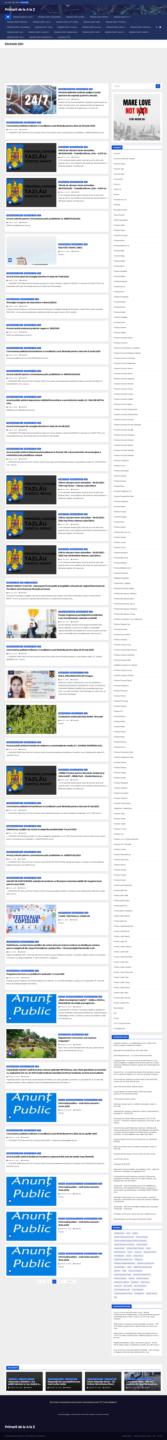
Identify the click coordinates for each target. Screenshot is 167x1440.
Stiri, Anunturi (128, 1286)
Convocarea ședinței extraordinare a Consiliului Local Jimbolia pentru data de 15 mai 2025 (52, 806)
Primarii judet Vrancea (140, 27)
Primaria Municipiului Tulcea (124, 614)
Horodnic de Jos (120, 200)
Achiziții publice (119, 1233)
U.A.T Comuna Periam (31, 582)
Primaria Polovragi (121, 701)
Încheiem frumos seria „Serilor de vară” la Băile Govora (135, 1214)
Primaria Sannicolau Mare (123, 752)
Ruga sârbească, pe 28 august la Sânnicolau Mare (133, 1219)
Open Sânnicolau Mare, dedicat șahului (128, 1087)
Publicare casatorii (120, 1278)
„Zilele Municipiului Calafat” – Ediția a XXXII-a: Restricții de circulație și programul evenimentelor (81, 1003)
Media (129, 1267)
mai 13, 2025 (12, 833)
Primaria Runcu (119, 747)
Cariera (130, 1252)
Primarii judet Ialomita (38, 32)
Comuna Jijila (119, 169)
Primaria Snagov (64, 672)
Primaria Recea (119, 721)
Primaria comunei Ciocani (123, 389)
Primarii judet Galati (114, 32)
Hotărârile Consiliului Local (145, 1263)
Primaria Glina (119, 522)
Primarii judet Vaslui (115, 27)
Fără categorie (119, 1256)
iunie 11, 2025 (13, 332)
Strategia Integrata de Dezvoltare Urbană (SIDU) (31, 302)
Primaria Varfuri (120, 865)
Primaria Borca (119, 286)
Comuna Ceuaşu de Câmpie (124, 159)
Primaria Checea (120, 327)
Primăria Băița (119, 251)
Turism (116, 1018)
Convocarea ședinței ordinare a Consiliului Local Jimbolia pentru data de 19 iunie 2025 (50, 126)
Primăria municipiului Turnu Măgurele (128, 619)
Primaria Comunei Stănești (123, 455)
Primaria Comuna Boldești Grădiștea (127, 353)
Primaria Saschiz (120, 762)
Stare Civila (117, 1286)
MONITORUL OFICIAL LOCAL (143, 1267)
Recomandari (119, 1008)
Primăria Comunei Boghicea (124, 379)
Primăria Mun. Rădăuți (122, 583)
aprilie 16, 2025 (14, 1160)
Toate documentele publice (123, 1293)
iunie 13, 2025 (65, 157)
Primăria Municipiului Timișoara (125, 609)
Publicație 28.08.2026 (122, 1164)
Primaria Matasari (120, 563)
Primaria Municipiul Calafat (74, 996)
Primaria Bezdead (120, 271)
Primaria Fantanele (121, 501)
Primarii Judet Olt (122, 17)
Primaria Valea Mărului (122, 854)
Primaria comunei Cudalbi (123, 399)
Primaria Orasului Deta (122, 660)
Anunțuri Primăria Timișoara (135, 1248)
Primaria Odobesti (120, 640)
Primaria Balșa (119, 256)
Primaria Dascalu (120, 476)
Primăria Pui (118, 711)
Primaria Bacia (119, 240)
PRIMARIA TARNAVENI (123, 808)
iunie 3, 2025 (13, 459)
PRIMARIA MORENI (121, 578)
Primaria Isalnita (120, 537)
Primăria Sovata (120, 778)
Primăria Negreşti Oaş (122, 624)
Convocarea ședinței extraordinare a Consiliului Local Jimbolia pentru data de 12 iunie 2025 (53, 351)
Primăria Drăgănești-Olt (122, 491)
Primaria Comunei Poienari (124, 440)
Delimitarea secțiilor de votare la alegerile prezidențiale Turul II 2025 (41, 829)
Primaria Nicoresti (120, 629)
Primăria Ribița (119, 727)
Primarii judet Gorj (91, 32)
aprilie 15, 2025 (66, 1229)
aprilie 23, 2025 (66, 1110)
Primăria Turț (119, 834)
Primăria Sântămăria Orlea (123, 757)
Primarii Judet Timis (43, 27)
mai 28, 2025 (13, 593)
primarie (76, 99)
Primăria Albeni (119, 230)
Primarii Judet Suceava (116, 22)
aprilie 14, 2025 (66, 1263)
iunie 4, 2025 (13, 430)
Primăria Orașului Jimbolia (15, 122)
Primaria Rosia (119, 737)
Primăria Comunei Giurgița (123, 430)
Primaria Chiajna (120, 333)
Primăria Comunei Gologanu (124, 435)
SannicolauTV (145, 1282)
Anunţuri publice (142, 1244)
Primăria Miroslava (64, 244)
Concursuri (138, 1252)
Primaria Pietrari (120, 696)
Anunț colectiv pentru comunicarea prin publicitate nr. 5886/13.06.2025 (43, 218)
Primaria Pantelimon (13, 299)
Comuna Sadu (119, 174)
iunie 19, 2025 (65, 99)
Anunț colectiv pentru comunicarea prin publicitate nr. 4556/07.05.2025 (43, 855)
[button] (157, 27)
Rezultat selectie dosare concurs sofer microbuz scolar (134, 1154)
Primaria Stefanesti (121, 783)
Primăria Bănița (119, 261)
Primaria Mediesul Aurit (122, 568)
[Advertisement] (83, 62)
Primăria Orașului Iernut (123, 670)
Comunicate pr (64, 37)
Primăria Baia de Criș (121, 246)
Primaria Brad (119, 292)
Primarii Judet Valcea (91, 27)
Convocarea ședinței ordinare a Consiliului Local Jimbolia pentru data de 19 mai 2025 (50, 650)
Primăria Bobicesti (120, 281)
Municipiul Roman (120, 210)
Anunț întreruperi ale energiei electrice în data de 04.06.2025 (38, 426)
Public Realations (109, 1402)
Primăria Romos (120, 732)
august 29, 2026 (134, 1387)
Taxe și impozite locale (122, 1289)
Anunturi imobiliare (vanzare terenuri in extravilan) (130, 1241)
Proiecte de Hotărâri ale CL (142, 1274)
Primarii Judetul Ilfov (23, 17)
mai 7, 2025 (12, 859)
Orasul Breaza (119, 215)
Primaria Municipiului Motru (124, 599)
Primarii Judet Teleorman (18, 27)
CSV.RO (67, 1414)
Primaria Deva (119, 486)
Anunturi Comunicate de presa (124, 1237)
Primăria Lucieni (120, 542)
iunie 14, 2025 (13, 129)
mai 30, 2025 (64, 489)
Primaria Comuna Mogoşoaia (124, 363)
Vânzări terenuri (151, 1293)
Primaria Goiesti (119, 527)
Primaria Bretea (119, 302)
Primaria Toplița (119, 824)
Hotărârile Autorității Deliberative (124, 1263)
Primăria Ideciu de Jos (122, 532)
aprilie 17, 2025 (14, 1137)
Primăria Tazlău (63, 147)
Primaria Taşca (119, 814)
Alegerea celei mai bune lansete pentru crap (132, 1352)
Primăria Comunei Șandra (123, 445)
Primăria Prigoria (120, 706)
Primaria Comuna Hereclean (124, 358)
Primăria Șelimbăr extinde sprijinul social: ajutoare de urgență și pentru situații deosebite (79, 95)
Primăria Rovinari (120, 742)
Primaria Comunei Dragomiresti (125, 409)
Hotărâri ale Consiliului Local (123, 1259)
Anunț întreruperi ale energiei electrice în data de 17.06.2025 (37, 276)
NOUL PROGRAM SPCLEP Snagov (75, 676)
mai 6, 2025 (12, 888)
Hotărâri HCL (139, 1259)
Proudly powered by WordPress (14, 1436)
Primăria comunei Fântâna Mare (126, 414)
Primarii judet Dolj (15, 37)
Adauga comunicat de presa (142, 1436)
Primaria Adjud (119, 225)
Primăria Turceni (120, 829)
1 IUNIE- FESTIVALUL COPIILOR (74, 916)
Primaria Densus (120, 481)
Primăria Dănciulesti (121, 471)
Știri (115, 1297)
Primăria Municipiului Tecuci (124, 604)
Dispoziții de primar (150, 1252)
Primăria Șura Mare (64, 912)
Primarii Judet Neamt (99, 17)
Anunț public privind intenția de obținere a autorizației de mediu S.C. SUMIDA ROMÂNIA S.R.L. (54, 745)
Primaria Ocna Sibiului (122, 634)
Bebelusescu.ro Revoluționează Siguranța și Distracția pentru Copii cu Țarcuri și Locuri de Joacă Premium (137, 1317)
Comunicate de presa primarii (70, 1402)
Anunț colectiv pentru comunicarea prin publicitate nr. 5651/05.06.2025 (43, 374)
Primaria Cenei (119, 322)
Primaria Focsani (120, 512)
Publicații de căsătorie (121, 1282)
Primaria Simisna (120, 767)
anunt (128, 1233)
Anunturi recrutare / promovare (124, 1244)
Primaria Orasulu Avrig (122, 645)
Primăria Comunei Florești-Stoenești (127, 425)
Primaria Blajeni (119, 276)
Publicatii (131, 1278)
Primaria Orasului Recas (123, 680)
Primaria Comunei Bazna (123, 373)
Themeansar (41, 1436)
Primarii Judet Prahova (17, 22)
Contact (159, 1436)
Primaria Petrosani (121, 691)
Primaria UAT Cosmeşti (122, 844)
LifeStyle (117, 205)
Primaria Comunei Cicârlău (124, 384)
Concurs (117, 184)
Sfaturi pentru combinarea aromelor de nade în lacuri (139, 1345)
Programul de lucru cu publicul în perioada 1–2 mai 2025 (35, 974)
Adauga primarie (127, 1436)
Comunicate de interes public (124, 1099)
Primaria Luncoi (119, 547)
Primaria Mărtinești (121, 558)
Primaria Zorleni (120, 880)
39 (69, 1282)
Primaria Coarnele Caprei (123, 338)
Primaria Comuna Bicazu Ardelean (127, 348)
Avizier (148, 1248)
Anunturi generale (141, 1237)
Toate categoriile (137, 1289)
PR (101, 1402)
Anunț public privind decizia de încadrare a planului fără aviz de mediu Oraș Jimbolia (50, 1156)
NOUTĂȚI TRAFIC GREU (70, 247)
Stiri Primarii (54, 1402)
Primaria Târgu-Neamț (122, 803)
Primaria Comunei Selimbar (67, 89)
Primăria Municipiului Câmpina (125, 593)
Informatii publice (119, 1267)
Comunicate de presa (90, 1402)
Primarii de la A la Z (20, 9)
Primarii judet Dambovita (40, 37)
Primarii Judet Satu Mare (67, 22)
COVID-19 (117, 189)
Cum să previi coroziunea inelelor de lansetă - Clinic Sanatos (136, 1350)
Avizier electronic (119, 1252)
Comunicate (118, 179)
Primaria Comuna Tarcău (123, 368)
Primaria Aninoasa (120, 235)
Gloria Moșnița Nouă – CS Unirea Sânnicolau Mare (133, 1055)
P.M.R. (124, 1271)
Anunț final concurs (121, 1159)
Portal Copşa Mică (120, 220)
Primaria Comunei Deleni (123, 404)
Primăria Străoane (120, 788)
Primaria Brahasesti (121, 297)
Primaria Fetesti (119, 507)
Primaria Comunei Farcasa (124, 420)
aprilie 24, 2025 (66, 1044)
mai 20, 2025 (64, 720)
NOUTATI (117, 1271)
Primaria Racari (119, 716)
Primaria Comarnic (121, 343)
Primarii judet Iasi (15, 32)
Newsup (32, 1436)
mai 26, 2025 (64, 622)
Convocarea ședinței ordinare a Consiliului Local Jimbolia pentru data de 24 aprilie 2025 (51, 1133)
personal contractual (135, 1271)
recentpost (134, 1282)
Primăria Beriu (119, 266)
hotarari (128, 1256)
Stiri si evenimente (140, 1286)
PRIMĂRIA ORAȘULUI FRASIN (125, 665)
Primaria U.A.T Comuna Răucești (126, 839)
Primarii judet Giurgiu (139, 32)
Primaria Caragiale (120, 317)
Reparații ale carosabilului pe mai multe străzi (131, 1050)
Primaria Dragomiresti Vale (124, 496)
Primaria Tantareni (121, 798)
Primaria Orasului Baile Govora (125, 650)
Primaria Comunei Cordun (123, 394)
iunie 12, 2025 (65, 251)
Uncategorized (119, 1028)
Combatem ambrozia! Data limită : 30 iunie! (80, 716)
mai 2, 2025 (12, 952)
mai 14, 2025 (12, 810)
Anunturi (61, 996)
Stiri (90, 89)
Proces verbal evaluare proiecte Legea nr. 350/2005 (32, 328)
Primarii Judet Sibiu (92, 22)
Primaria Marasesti (12, 1066)
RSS (154, 1436)
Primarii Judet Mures (75, 17)
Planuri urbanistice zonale (122, 1274)
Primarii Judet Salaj (42, 22)
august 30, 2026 (16, 1387)
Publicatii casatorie (142, 1278)
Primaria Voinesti (120, 870)
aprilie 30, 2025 (14, 978)
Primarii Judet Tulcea (67, 27)
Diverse (116, 194)
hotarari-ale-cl (138, 1256)
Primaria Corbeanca (121, 460)
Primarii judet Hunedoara (65, 32)
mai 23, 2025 (13, 653)
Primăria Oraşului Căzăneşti (124, 655)
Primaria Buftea (119, 312)
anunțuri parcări (119, 1248)
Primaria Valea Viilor (121, 860)
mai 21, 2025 (64, 679)
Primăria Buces (119, 307)
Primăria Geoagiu (120, 517)
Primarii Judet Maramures (49, 17)
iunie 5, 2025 (13, 378)
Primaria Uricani (120, 849)
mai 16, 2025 (12, 749)
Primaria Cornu (119, 466)
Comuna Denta (119, 164)
